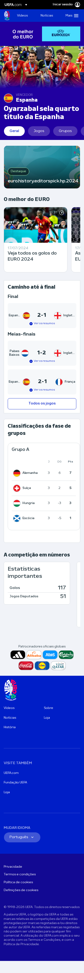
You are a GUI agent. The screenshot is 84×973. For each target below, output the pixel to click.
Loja (47, 717)
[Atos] (50, 654)
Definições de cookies (21, 890)
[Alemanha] (17, 473)
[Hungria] (17, 503)
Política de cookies (18, 882)
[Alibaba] (34, 654)
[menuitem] (25, 15)
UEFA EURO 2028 (7, 15)
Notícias (10, 717)
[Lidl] (42, 665)
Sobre (48, 708)
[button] (71, 15)
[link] (22, 15)
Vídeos (9, 708)
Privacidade (13, 866)
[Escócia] (17, 518)
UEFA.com (11, 773)
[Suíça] (17, 488)
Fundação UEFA (15, 782)
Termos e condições (20, 874)
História (10, 727)
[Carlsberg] (66, 654)
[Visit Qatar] (58, 665)
